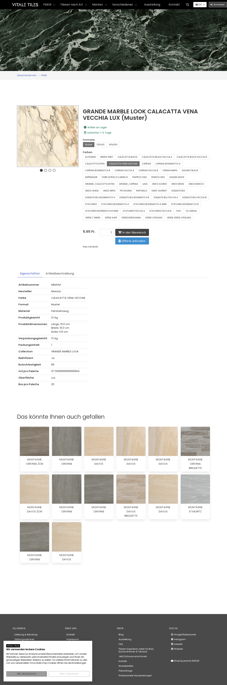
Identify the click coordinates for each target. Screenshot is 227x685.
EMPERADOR (91, 177)
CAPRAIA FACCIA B (148, 170)
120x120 (100, 144)
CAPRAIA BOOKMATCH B (97, 170)
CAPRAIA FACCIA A (124, 170)
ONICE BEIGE (177, 183)
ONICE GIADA (92, 190)
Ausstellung (152, 4)
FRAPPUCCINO (139, 177)
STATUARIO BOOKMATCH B (185, 204)
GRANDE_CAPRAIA (128, 183)
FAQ (121, 644)
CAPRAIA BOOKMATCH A (167, 163)
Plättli (47, 4)
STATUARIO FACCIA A (134, 210)
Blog (121, 634)
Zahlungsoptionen (24, 639)
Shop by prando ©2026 (186, 660)
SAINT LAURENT (159, 190)
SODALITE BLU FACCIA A (166, 197)
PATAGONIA (126, 190)
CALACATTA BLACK (127, 156)
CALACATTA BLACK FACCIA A (157, 156)
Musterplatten (126, 665)
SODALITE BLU (178, 190)
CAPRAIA (146, 163)
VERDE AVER (111, 217)
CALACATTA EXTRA (95, 163)
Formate (89, 140)
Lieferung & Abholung (25, 634)
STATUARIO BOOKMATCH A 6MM (150, 204)
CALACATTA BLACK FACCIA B (192, 156)
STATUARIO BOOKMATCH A (115, 204)
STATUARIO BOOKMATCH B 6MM (101, 210)
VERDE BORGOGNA (131, 217)
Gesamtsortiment (26, 75)
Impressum (73, 639)
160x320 (113, 144)
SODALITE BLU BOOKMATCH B (134, 197)
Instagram (179, 639)
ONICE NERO (109, 190)
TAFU (178, 210)
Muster (88, 144)
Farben (87, 152)
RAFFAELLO (141, 190)
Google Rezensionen (184, 634)
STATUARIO (91, 204)
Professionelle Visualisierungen (135, 675)
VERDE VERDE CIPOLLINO (179, 217)
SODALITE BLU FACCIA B (194, 197)
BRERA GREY (106, 156)
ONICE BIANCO (196, 183)
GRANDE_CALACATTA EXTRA (100, 183)
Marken (97, 4)
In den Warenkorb (133, 232)
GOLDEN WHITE (176, 177)
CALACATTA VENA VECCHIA (123, 163)
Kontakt (174, 4)
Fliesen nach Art (71, 4)
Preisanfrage (125, 670)
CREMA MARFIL (170, 170)
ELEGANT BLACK (190, 170)
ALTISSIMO (90, 156)
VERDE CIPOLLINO (153, 217)
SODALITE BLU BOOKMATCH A (100, 197)
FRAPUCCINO (158, 177)
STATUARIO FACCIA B (160, 210)
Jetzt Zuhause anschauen (133, 656)
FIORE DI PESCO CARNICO (115, 177)
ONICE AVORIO (159, 183)
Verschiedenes (122, 4)
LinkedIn (178, 644)
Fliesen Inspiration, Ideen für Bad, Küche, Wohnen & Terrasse (136, 650)
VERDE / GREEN (92, 217)
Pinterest (178, 648)
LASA (145, 183)
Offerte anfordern (133, 241)
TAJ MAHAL (191, 210)
